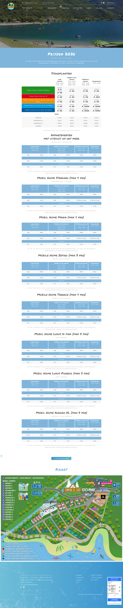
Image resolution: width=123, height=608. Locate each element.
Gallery (99, 8)
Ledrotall (65, 8)
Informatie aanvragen (62, 458)
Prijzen (40, 8)
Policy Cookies (96, 577)
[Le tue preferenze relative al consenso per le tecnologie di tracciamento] (1, 456)
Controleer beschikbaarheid (114, 600)
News (89, 8)
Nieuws (79, 580)
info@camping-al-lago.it (45, 580)
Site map (94, 580)
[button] (111, 3)
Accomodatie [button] (27, 8)
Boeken (79, 575)
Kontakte (110, 8)
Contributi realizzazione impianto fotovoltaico (90, 594)
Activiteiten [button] (77, 8)
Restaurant (52, 8)
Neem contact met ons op (114, 603)
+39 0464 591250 (28, 580)
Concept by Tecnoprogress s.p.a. (29, 594)
